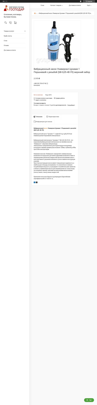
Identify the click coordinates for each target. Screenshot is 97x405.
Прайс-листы (8, 36)
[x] (36, 182)
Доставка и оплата (10, 50)
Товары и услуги (9, 31)
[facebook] (34, 182)
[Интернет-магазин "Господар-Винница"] (14, 8)
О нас (5, 40)
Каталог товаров (55, 5)
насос (46, 128)
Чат (90, 400)
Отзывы (6, 45)
